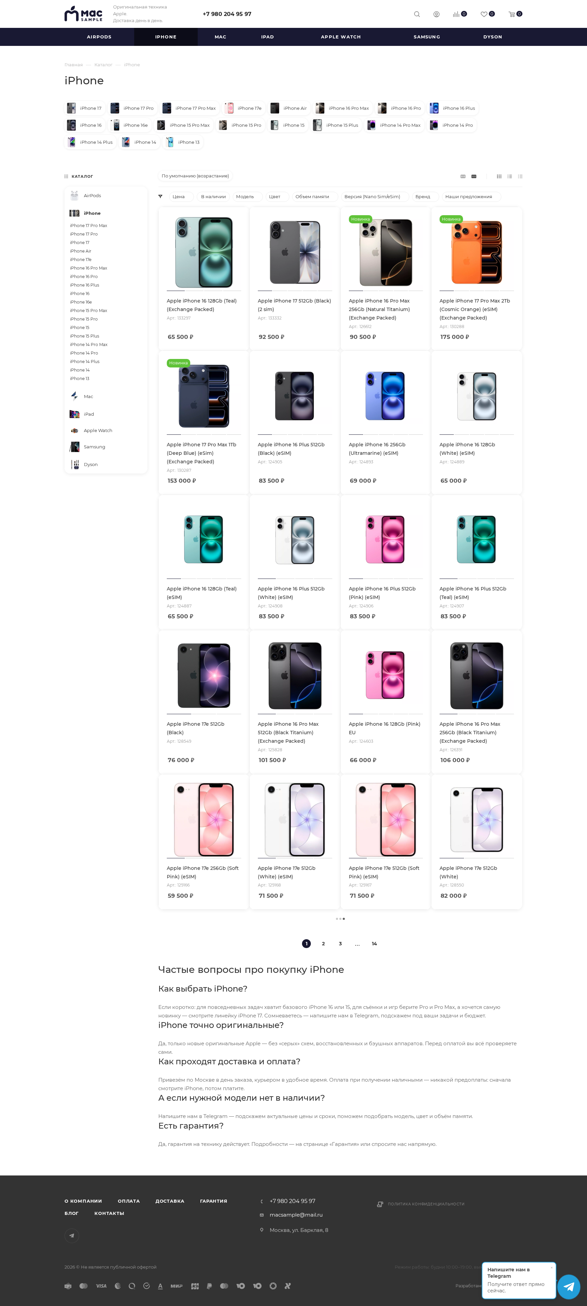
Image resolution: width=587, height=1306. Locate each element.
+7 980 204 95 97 (227, 14)
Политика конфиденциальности (426, 1204)
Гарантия (213, 1201)
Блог (72, 1213)
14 (374, 944)
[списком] (509, 176)
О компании (83, 1201)
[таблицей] (520, 176)
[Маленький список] (463, 176)
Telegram (72, 1235)
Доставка (170, 1201)
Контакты (109, 1213)
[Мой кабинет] (436, 15)
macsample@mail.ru (296, 1215)
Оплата (129, 1201)
